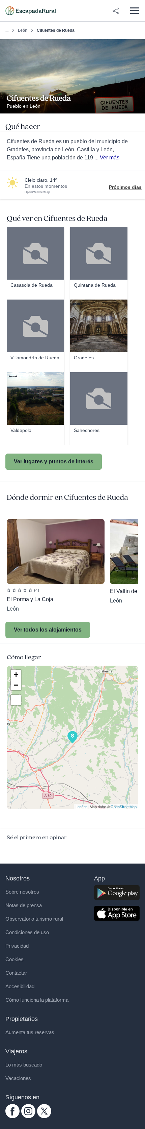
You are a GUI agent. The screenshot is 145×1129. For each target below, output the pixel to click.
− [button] (16, 685)
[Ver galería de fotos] (138, 105)
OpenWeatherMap (37, 192)
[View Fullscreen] (16, 700)
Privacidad (17, 946)
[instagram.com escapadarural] (28, 1116)
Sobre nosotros (22, 892)
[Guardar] (137, 46)
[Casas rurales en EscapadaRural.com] (30, 10)
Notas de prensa (23, 905)
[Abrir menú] (134, 10)
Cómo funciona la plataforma (36, 1000)
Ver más (109, 157)
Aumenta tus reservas (29, 1032)
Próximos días (125, 187)
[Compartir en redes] (116, 11)
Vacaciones (18, 1078)
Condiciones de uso (27, 932)
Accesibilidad (19, 986)
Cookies (14, 959)
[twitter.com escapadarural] (44, 1116)
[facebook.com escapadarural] (12, 1116)
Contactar (16, 973)
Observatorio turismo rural (34, 919)
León (22, 30)
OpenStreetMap (124, 806)
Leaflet (81, 806)
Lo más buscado (23, 1065)
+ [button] (16, 674)
